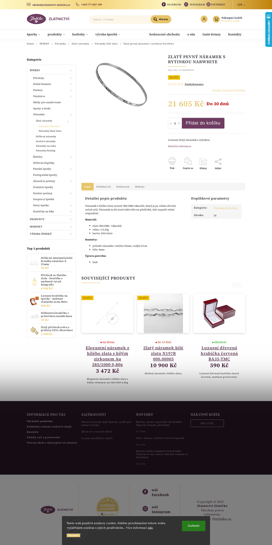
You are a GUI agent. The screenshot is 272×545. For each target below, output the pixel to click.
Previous (235, 285)
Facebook (174, 4)
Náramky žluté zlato (50, 130)
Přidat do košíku (203, 122)
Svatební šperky (43, 187)
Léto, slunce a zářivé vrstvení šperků (160, 438)
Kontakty (33, 431)
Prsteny (38, 90)
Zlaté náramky (44, 120)
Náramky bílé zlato (49, 126)
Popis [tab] (87, 186)
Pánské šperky (42, 169)
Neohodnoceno (194, 84)
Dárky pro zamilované (47, 102)
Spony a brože (42, 108)
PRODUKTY (37, 219)
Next (240, 285)
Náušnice (39, 96)
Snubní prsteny (42, 193)
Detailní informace (179, 146)
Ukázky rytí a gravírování (43, 437)
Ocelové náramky (46, 141)
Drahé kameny (42, 84)
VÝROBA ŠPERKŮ (41, 234)
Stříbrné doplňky (44, 163)
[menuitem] (35, 34)
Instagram (197, 4)
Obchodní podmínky (40, 421)
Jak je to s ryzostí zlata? (97, 431)
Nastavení (73, 535)
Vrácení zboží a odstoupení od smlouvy (52, 442)
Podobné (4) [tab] (103, 186)
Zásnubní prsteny (44, 181)
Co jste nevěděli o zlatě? (97, 438)
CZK (240, 4)
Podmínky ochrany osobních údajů (49, 426)
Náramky (39, 114)
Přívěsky (38, 78)
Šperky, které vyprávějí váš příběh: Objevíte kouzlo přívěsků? (159, 423)
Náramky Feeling (45, 150)
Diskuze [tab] (140, 186)
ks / (207, 423)
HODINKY (36, 226)
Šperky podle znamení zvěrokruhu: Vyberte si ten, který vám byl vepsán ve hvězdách (162, 454)
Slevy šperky (41, 205)
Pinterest (218, 4)
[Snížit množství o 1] (170, 123)
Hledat (163, 19)
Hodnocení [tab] (123, 186)
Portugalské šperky (45, 175)
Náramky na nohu (46, 145)
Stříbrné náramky (46, 136)
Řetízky (38, 157)
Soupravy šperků (43, 199)
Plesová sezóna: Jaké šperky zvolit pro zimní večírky (106, 423)
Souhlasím (193, 526)
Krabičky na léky (43, 211)
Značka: (228, 90)
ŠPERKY (35, 70)
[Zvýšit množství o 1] (179, 123)
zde (150, 528)
